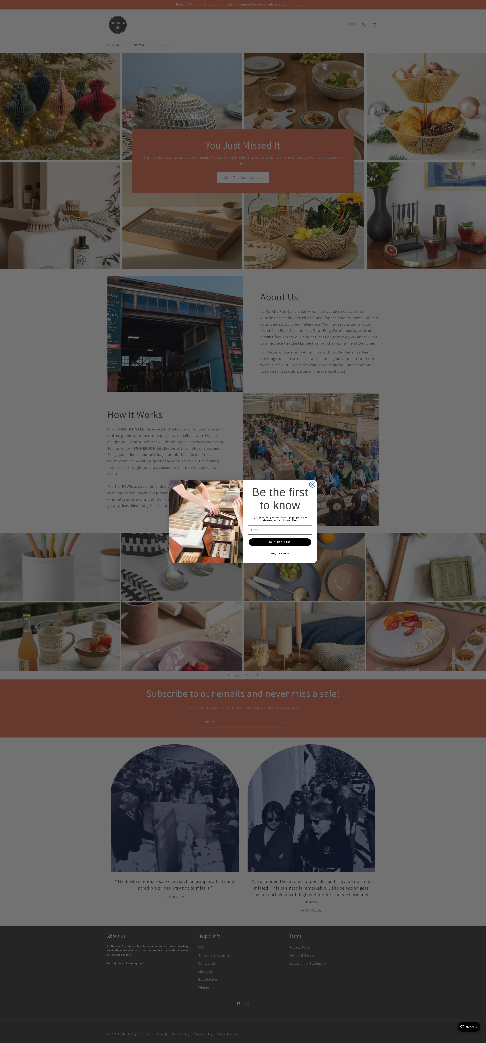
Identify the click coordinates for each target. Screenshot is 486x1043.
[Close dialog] (312, 484)
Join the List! (280, 542)
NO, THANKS (280, 553)
